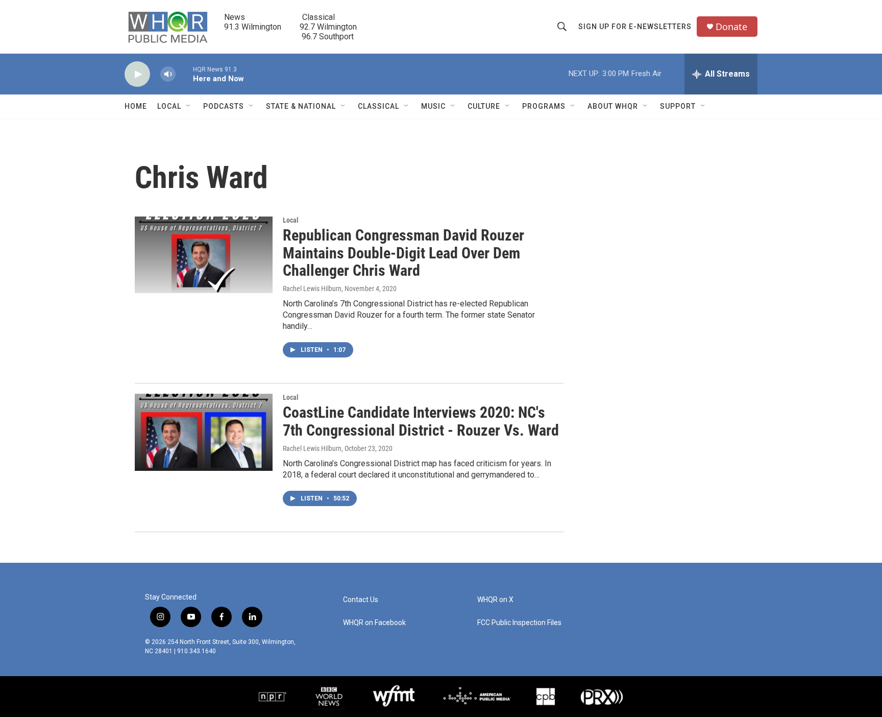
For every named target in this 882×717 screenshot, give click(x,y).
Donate (731, 26)
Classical (378, 106)
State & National (301, 106)
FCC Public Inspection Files (519, 623)
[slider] (184, 73)
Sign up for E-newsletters (635, 26)
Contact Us (360, 600)
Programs (544, 106)
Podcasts (223, 106)
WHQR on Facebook (374, 623)
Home (136, 106)
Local (169, 106)
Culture (484, 106)
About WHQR (612, 106)
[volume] (168, 74)
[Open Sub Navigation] (189, 106)
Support (678, 106)
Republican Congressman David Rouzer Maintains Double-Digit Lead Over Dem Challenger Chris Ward (403, 253)
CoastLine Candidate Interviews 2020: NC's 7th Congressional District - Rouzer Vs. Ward (421, 421)
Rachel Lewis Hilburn (312, 288)
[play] (137, 74)
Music (433, 106)
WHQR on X (495, 600)
